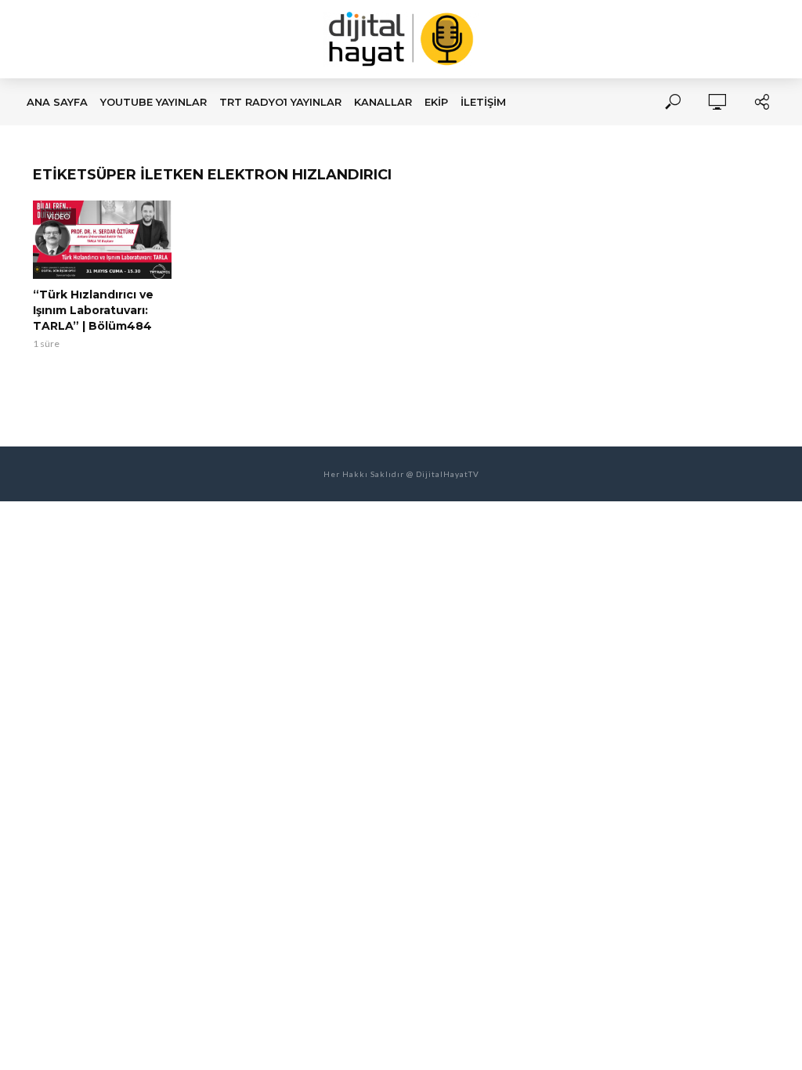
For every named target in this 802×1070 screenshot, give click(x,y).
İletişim (483, 102)
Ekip (436, 102)
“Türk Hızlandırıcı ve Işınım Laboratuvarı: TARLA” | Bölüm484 (93, 310)
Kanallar (383, 102)
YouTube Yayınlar (153, 102)
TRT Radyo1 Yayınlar (280, 102)
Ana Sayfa (57, 102)
